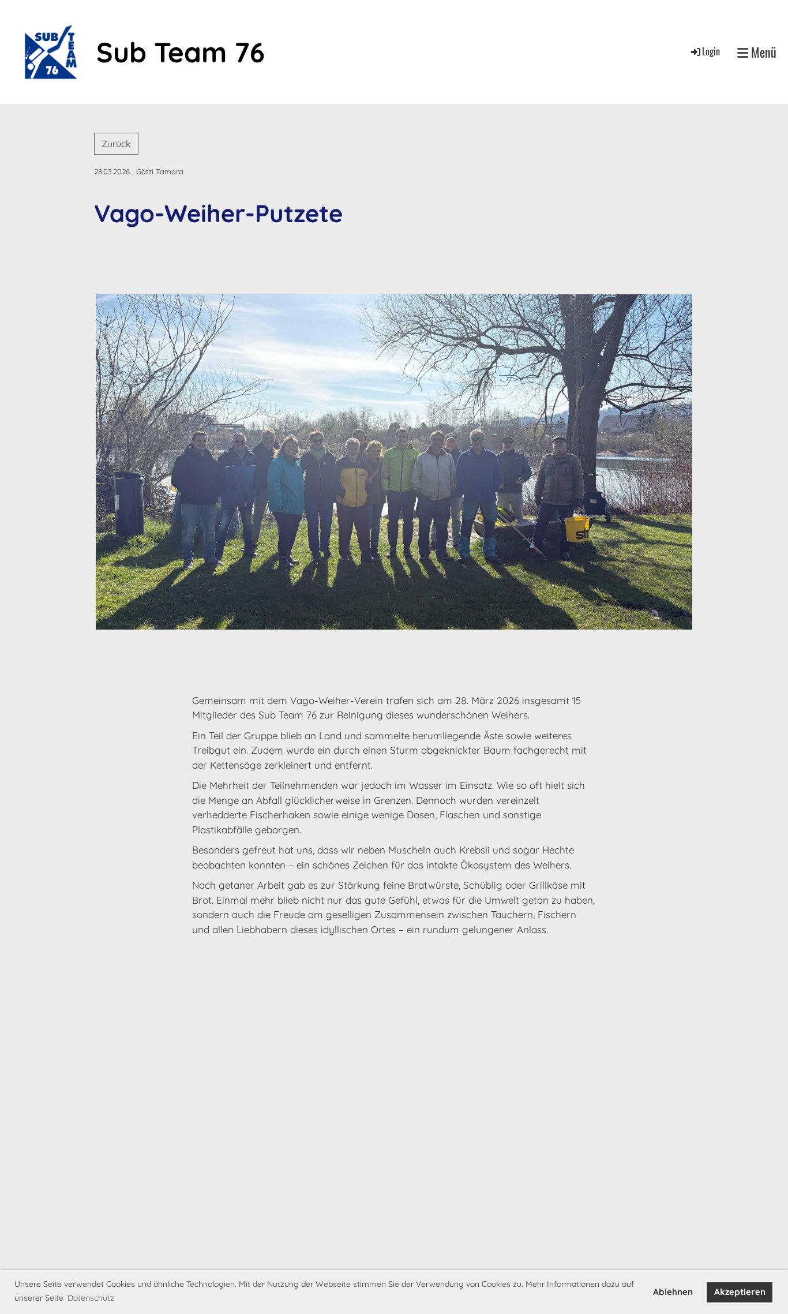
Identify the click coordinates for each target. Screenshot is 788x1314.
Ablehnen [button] (673, 1291)
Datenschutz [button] (90, 1298)
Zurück (116, 143)
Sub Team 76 (180, 52)
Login (711, 51)
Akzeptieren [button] (740, 1291)
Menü (762, 52)
